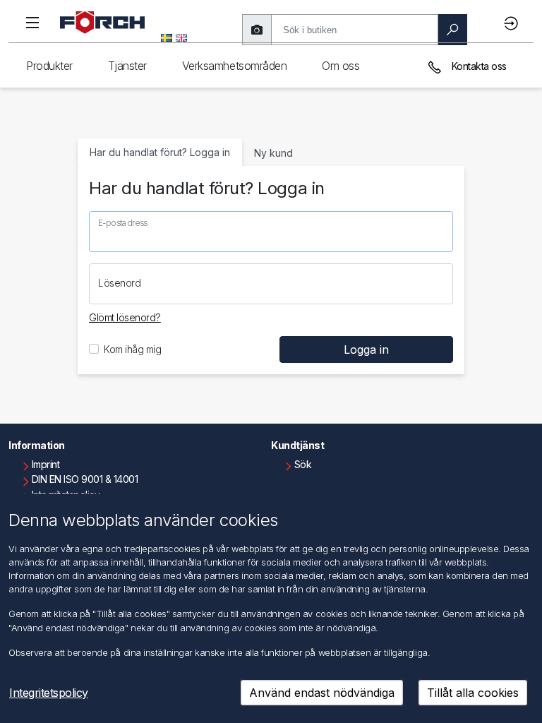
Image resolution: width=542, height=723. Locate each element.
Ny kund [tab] (273, 153)
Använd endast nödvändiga (322, 693)
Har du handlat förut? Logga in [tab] (160, 152)
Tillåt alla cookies (473, 693)
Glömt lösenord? (125, 317)
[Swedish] (166, 37)
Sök (303, 464)
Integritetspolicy (48, 693)
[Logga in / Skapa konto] (513, 23)
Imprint (46, 464)
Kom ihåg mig (132, 349)
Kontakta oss (478, 66)
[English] (181, 37)
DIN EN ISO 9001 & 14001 (85, 479)
